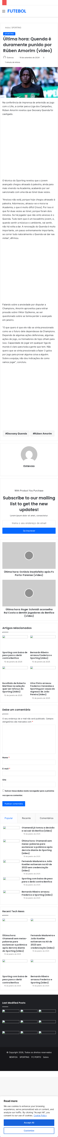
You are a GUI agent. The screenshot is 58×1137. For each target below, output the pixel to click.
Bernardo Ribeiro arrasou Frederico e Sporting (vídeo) (41, 655)
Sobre (46, 1057)
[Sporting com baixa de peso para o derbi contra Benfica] (15, 642)
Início (7, 27)
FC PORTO (36, 1057)
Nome (6, 757)
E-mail (6, 768)
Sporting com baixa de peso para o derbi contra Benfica (14, 655)
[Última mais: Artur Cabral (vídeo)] (10, 1036)
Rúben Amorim (43, 433)
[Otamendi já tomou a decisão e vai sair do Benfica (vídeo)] (11, 831)
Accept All (29, 1122)
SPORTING (16, 27)
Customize (29, 1130)
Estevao (10, 57)
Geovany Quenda (17, 433)
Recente (26, 818)
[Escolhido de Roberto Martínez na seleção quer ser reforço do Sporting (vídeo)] (15, 673)
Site (4, 780)
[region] (29, 1116)
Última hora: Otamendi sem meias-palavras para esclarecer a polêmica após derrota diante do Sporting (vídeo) (37, 847)
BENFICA (13, 1057)
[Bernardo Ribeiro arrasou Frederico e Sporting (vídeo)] (43, 642)
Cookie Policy (40, 1115)
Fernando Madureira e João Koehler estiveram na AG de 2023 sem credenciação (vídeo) (37, 866)
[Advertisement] (29, 148)
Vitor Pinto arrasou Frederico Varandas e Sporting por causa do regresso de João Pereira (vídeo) (42, 689)
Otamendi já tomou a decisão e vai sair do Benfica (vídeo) (38, 829)
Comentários (46, 818)
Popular (9, 818)
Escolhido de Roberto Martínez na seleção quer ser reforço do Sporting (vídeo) (14, 687)
